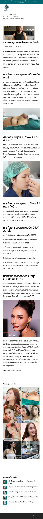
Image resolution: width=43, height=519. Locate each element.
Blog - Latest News (9, 14)
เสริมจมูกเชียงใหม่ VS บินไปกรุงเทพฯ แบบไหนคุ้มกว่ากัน (23, 497)
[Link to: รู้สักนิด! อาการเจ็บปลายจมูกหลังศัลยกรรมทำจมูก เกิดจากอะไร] (12, 414)
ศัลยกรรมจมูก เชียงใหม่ (14, 370)
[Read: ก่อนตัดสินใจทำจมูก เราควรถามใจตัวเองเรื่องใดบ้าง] (5, 493)
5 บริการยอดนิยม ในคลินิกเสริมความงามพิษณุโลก (21, 502)
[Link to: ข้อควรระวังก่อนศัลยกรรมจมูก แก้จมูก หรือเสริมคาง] (31, 432)
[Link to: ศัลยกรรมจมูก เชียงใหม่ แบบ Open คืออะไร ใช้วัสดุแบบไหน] (31, 396)
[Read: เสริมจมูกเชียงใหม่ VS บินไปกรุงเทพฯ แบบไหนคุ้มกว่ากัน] (5, 498)
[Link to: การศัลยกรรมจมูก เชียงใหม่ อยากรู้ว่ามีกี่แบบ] (31, 414)
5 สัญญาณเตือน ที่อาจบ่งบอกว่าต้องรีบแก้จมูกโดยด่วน (23, 487)
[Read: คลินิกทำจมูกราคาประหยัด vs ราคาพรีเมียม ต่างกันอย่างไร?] (5, 482)
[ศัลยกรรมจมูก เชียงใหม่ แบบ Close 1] (19, 33)
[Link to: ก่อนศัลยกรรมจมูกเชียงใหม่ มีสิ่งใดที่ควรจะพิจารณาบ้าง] (12, 396)
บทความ (18, 46)
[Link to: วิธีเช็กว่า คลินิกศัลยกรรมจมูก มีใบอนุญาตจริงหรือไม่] (31, 450)
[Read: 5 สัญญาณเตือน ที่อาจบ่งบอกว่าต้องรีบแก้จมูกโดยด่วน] (5, 488)
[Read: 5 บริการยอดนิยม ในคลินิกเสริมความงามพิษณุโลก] (5, 503)
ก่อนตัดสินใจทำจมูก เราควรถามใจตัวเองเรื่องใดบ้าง (22, 492)
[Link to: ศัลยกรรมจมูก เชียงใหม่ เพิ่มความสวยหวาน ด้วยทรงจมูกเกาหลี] (12, 432)
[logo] (17, 8)
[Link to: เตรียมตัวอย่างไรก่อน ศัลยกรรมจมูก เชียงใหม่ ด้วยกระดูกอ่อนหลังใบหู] (12, 450)
